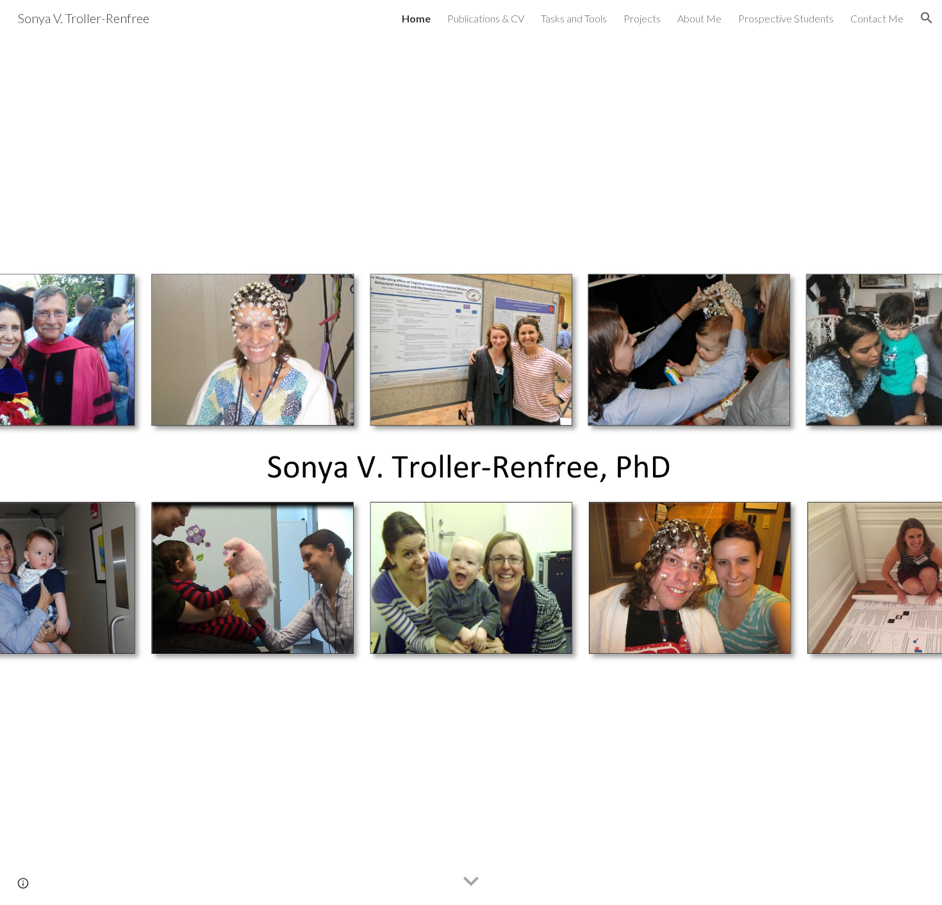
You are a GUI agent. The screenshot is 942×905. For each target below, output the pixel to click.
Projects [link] (642, 18)
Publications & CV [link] (485, 18)
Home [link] (416, 18)
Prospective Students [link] (786, 18)
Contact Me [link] (877, 18)
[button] (926, 18)
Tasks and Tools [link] (574, 18)
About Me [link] (699, 18)
